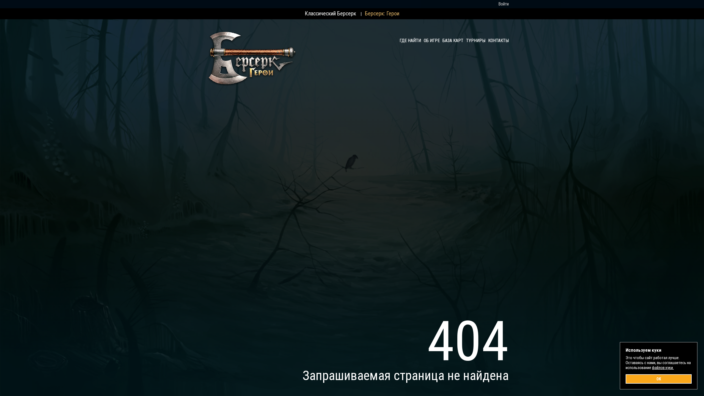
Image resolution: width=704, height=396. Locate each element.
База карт (452, 40)
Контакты (498, 40)
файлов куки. (663, 367)
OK (658, 379)
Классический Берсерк (330, 13)
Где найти (410, 40)
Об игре (432, 40)
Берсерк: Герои (382, 13)
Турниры (475, 40)
